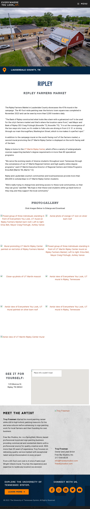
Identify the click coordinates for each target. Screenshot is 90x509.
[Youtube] (79, 490)
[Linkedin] (66, 490)
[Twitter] (73, 490)
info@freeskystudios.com (66, 461)
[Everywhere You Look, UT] (10, 4)
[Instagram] (59, 490)
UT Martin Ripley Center (34, 149)
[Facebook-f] (52, 490)
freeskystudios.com (64, 463)
